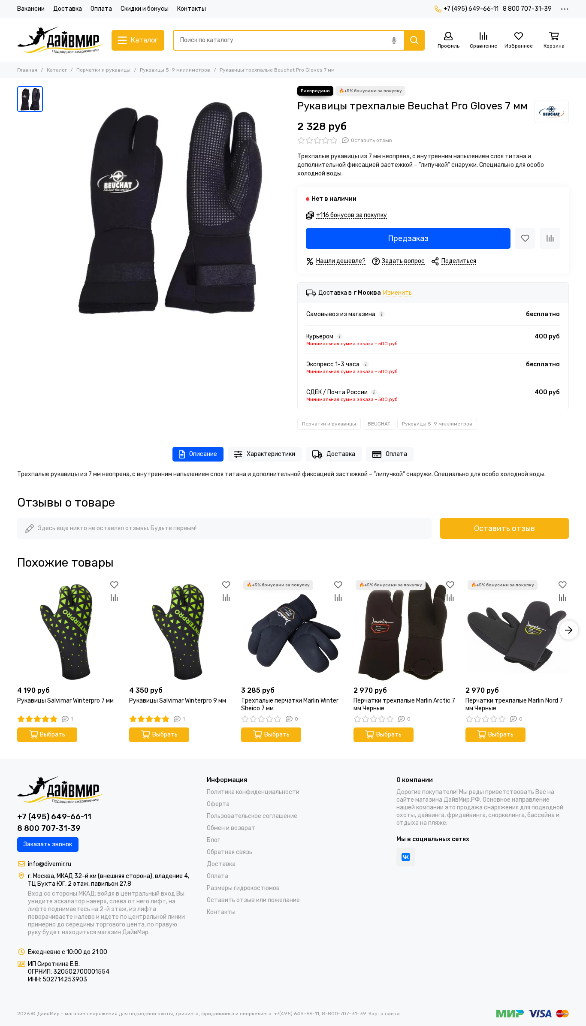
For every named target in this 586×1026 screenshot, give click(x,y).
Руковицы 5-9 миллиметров (175, 70)
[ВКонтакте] (405, 857)
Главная (27, 70)
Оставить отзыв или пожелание (253, 900)
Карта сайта (384, 1014)
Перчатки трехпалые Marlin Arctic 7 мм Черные (404, 704)
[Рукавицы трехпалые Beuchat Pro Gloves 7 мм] (168, 207)
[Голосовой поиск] (394, 40)
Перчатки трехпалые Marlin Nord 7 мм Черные (514, 704)
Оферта (218, 804)
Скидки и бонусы (145, 8)
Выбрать (52, 734)
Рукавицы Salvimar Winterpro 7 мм (65, 700)
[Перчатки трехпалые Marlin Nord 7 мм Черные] (517, 630)
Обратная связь (229, 852)
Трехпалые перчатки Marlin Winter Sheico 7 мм (289, 704)
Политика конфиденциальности (253, 792)
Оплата (101, 8)
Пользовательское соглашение (252, 816)
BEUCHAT (379, 424)
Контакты (191, 8)
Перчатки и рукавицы (103, 70)
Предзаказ (408, 238)
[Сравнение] (550, 238)
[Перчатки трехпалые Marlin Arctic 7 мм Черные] (405, 630)
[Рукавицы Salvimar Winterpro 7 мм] (69, 630)
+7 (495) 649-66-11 (471, 8)
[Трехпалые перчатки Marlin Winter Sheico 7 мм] (292, 630)
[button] (17, 630)
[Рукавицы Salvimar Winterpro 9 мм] (181, 630)
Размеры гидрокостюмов (243, 888)
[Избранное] (525, 238)
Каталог (57, 70)
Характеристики (271, 454)
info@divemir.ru (49, 864)
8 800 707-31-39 (527, 8)
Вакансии (31, 8)
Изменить (397, 293)
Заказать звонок (48, 844)
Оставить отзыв (504, 528)
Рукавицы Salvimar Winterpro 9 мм (177, 700)
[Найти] (414, 40)
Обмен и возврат (231, 828)
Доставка (67, 8)
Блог (213, 840)
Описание (203, 454)
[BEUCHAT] (551, 111)
